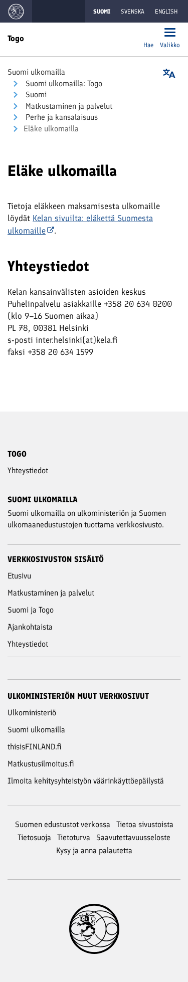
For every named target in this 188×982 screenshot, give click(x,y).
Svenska (132, 11)
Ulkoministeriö (32, 712)
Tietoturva (73, 837)
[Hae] (148, 33)
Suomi (35, 94)
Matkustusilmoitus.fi (41, 763)
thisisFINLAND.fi (35, 746)
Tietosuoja (34, 837)
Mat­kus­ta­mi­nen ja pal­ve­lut (68, 106)
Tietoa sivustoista (144, 824)
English (166, 11)
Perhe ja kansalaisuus (61, 117)
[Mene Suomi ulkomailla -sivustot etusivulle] (16, 11)
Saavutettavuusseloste (133, 837)
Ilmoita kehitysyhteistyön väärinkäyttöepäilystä (86, 780)
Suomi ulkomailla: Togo (63, 83)
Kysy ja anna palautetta (94, 850)
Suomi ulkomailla (36, 72)
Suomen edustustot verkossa (62, 824)
